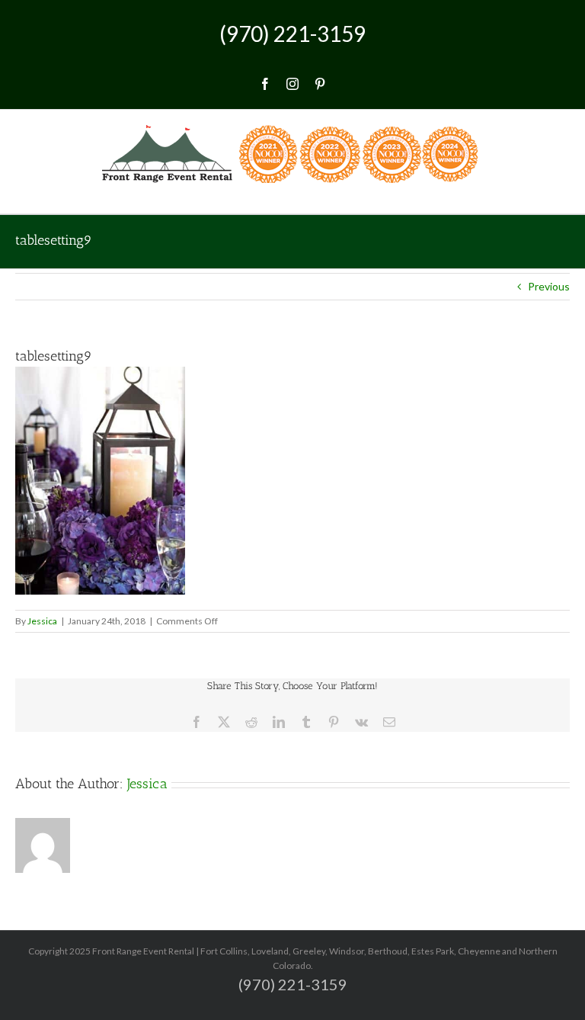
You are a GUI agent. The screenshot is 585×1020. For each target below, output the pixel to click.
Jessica (42, 621)
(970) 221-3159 (292, 34)
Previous (549, 286)
